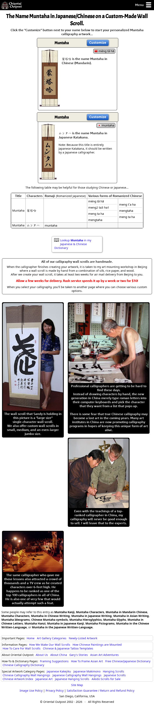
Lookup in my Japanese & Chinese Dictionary (72, 244)
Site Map (77, 685)
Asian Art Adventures (104, 655)
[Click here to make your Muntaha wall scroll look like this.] (50, 104)
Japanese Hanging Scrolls (72, 679)
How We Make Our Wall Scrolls (49, 644)
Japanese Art (44, 679)
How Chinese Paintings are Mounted (97, 644)
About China (58, 655)
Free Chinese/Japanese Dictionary (127, 661)
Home (30, 638)
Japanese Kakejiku (59, 671)
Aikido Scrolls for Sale (106, 679)
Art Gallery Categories (51, 638)
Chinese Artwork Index (18, 679)
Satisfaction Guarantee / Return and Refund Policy (100, 690)
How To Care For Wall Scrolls (22, 648)
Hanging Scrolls (113, 671)
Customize (97, 42)
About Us (42, 655)
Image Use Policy (31, 690)
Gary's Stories (78, 655)
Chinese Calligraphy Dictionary (23, 665)
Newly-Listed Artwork (83, 638)
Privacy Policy (55, 690)
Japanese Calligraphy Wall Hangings (77, 675)
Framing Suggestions (54, 661)
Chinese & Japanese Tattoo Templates (68, 648)
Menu (139, 5)
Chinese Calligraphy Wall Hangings (26, 675)
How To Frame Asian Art (87, 661)
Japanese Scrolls (115, 675)
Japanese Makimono (86, 671)
